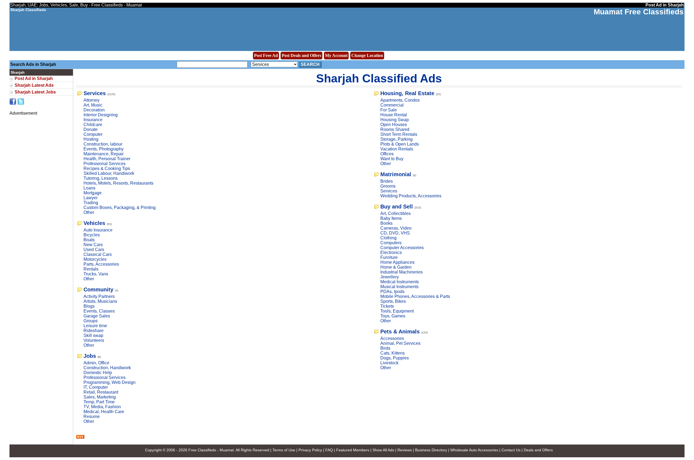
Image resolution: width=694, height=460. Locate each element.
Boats (89, 239)
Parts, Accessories (101, 264)
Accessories (392, 338)
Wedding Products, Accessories (410, 196)
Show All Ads (383, 450)
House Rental (393, 114)
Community (98, 289)
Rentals (90, 269)
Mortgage (92, 193)
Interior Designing (100, 114)
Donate (90, 129)
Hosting (90, 139)
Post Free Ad (266, 55)
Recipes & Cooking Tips (106, 168)
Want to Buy (391, 158)
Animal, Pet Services (400, 343)
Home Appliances (397, 262)
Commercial (392, 105)
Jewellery (389, 277)
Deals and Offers (538, 450)
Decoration (94, 110)
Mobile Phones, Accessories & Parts (415, 296)
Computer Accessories (402, 247)
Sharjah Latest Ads (34, 85)
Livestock (389, 363)
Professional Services (104, 163)
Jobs (89, 356)
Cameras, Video (396, 228)
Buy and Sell (396, 207)
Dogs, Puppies (394, 358)
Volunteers (93, 340)
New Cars (93, 244)
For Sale (388, 110)
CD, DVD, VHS (395, 233)
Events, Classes (99, 311)
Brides (386, 181)
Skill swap (93, 335)
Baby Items (391, 218)
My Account (336, 55)
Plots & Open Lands (399, 144)
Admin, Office (96, 363)
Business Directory (431, 450)
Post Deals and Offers (301, 55)
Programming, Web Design (109, 382)
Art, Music (92, 105)
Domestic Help (97, 372)
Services (94, 93)
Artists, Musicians (100, 301)
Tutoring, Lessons (100, 178)
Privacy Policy (310, 450)
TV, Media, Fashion (102, 406)
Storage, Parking (396, 139)
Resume (91, 416)
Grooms (388, 186)
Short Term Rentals (398, 134)
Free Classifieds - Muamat (211, 450)
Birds (385, 348)
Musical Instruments (399, 286)
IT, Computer (95, 387)
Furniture (389, 257)
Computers (390, 242)
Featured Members (352, 450)
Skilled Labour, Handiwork (108, 173)
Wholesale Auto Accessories (474, 450)
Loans (89, 188)
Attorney (91, 100)
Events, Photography (103, 149)
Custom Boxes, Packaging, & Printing (119, 207)
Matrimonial (395, 174)
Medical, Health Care (103, 411)
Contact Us (511, 450)
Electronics (391, 252)
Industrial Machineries (401, 272)
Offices (387, 154)
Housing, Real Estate (407, 93)
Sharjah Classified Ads (379, 78)
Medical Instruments (399, 281)
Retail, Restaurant (100, 392)
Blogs (89, 306)
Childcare (92, 124)
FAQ (329, 450)
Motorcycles (95, 259)
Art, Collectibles (395, 213)
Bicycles (91, 235)
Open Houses (393, 124)
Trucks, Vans (95, 274)
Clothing (388, 238)
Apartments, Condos (400, 100)
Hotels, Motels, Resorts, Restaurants (118, 183)
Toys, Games (392, 316)
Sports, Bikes (393, 301)
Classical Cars (97, 254)
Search (310, 64)
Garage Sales (96, 316)
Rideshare (93, 330)
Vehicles (94, 223)
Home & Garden (396, 267)
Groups (90, 321)
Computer (92, 134)
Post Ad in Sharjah (34, 78)
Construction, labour (102, 144)
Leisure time (95, 325)
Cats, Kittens (392, 353)
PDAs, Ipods (392, 291)
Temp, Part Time (99, 402)
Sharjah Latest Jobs (35, 92)
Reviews (404, 450)
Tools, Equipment (397, 311)
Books (386, 223)
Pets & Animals (400, 331)
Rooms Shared (394, 129)
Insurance (92, 119)
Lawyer (90, 197)
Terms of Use (283, 450)
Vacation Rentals (396, 149)
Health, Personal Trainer (106, 158)
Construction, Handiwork (107, 367)
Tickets (387, 306)
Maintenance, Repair (103, 154)
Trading (90, 202)
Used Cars (93, 249)
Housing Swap (394, 119)
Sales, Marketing (99, 397)
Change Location (367, 55)
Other (88, 212)
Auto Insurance (98, 230)
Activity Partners (99, 296)
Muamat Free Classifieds (639, 12)
